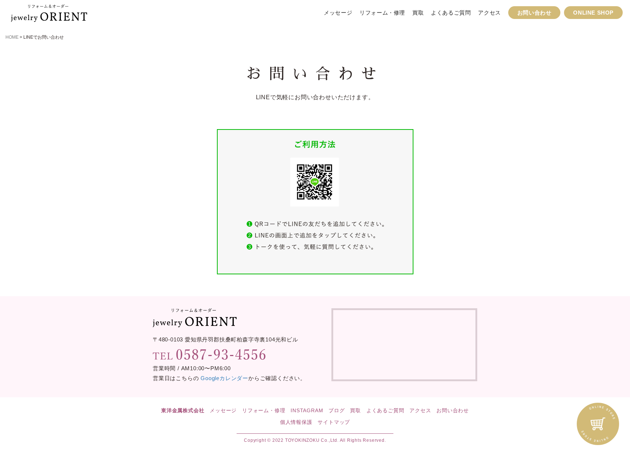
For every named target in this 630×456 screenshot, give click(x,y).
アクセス (489, 12)
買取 (418, 12)
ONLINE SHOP (593, 12)
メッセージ (338, 12)
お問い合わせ (534, 12)
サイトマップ (334, 422)
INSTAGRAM (307, 410)
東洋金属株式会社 (182, 410)
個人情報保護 (296, 422)
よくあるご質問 (451, 12)
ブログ (336, 410)
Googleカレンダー (224, 378)
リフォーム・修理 (382, 12)
